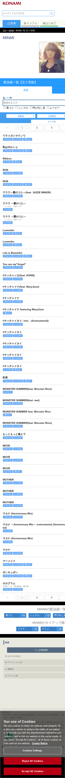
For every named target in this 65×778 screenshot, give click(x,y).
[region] (32, 744)
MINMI (11, 30)
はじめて (50, 23)
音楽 (13, 23)
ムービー (55, 107)
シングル (23, 107)
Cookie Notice (39, 743)
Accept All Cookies (32, 771)
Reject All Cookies (32, 761)
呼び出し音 (39, 107)
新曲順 (21, 116)
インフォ (32, 23)
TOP (4, 30)
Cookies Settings (32, 750)
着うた (10, 107)
